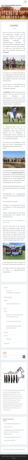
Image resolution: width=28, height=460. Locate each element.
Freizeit (6, 332)
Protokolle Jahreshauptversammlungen (13, 291)
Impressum (7, 343)
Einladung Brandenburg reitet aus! (12, 437)
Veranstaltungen (8, 297)
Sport (5, 308)
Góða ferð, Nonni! (8, 427)
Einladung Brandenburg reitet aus (12, 423)
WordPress (19, 456)
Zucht (5, 311)
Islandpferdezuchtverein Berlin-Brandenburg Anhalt (14, 327)
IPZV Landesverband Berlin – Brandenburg (11, 5)
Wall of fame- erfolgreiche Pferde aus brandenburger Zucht (14, 315)
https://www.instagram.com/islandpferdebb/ (14, 449)
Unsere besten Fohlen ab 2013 (13, 321)
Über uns (6, 287)
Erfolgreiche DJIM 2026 (9, 440)
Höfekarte (8, 339)
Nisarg (14, 458)
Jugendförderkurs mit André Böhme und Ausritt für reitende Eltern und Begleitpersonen (14, 432)
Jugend (6, 300)
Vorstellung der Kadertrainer (13, 303)
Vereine (6, 335)
